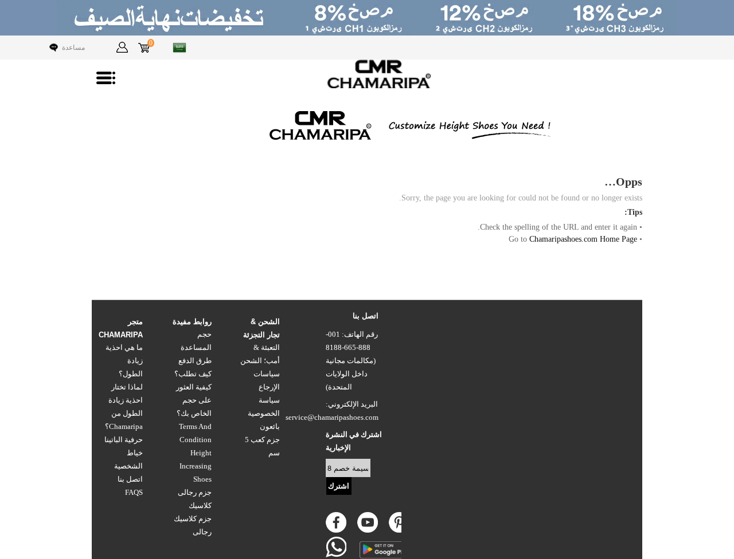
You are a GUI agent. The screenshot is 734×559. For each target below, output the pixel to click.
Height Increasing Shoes (195, 466)
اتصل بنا (130, 479)
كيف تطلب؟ (193, 374)
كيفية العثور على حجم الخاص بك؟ (194, 400)
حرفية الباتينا (123, 440)
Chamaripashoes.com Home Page (583, 239)
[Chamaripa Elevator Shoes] (367, 74)
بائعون (270, 427)
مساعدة (73, 48)
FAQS (134, 493)
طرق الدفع (195, 361)
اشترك (338, 486)
